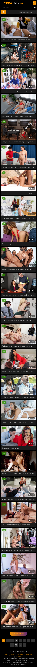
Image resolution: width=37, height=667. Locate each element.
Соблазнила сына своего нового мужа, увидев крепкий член (18, 167)
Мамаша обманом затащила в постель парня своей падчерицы (18, 40)
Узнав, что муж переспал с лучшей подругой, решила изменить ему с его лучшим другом (18, 371)
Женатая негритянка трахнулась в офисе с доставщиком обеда (18, 295)
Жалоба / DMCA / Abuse (24, 655)
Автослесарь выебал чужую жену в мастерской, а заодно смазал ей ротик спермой (18, 65)
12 (25, 645)
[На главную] (12, 3)
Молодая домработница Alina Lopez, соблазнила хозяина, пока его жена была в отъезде (18, 627)
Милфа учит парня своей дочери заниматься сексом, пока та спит (18, 499)
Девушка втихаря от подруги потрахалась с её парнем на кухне (18, 525)
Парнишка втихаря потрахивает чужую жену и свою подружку (18, 91)
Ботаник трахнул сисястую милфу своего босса (17, 269)
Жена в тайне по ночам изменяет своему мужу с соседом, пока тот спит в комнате (18, 576)
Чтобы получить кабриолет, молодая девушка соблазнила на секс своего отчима (18, 397)
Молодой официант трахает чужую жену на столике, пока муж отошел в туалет (18, 142)
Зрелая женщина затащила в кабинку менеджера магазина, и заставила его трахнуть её (18, 550)
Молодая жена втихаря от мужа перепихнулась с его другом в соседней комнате (18, 320)
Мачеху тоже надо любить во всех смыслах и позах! (18, 116)
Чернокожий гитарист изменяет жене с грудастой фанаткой (18, 193)
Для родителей (10, 655)
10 (16, 645)
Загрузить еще (19, 634)
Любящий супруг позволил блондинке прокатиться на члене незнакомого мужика (18, 346)
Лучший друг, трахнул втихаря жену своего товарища (18, 601)
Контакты (19, 657)
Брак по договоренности (10, 448)
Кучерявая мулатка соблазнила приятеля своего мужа (18, 244)
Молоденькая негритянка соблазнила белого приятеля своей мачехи (18, 218)
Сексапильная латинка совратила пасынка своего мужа (18, 422)
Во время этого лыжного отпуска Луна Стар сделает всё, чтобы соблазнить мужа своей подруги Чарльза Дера (18, 474)
